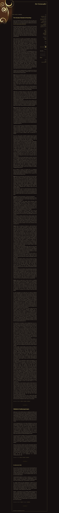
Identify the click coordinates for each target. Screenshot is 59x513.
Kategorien (16, 14)
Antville (45, 31)
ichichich (17, 510)
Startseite (13, 14)
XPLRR (45, 32)
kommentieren (27, 457)
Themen (45, 39)
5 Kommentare (23, 457)
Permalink (21, 457)
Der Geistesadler (40, 4)
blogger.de (45, 30)
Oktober (41, 57)
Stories (45, 61)
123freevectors (23, 510)
